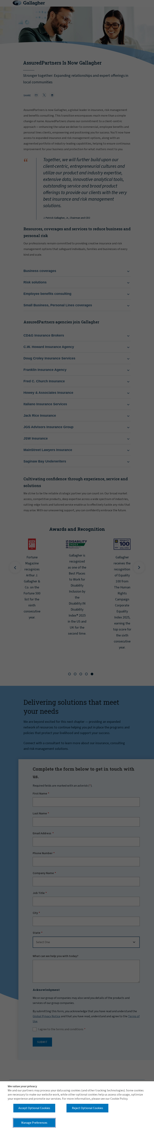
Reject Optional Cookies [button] (87, 1108)
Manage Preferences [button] (34, 1123)
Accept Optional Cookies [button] (34, 1108)
